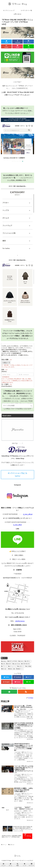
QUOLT (9, 663)
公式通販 (29, 666)
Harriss (21, 661)
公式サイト (21, 666)
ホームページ (13, 666)
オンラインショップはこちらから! (17, 474)
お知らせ (5, 658)
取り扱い (5, 669)
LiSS (4, 663)
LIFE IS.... (28, 661)
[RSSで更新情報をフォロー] (26, 692)
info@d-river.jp (19, 621)
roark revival (17, 663)
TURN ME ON (26, 663)
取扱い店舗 (12, 669)
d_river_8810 (17, 525)
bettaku (4, 661)
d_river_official (27, 514)
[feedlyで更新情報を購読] (9, 692)
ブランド (5, 666)
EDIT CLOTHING (13, 661)
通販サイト (20, 669)
